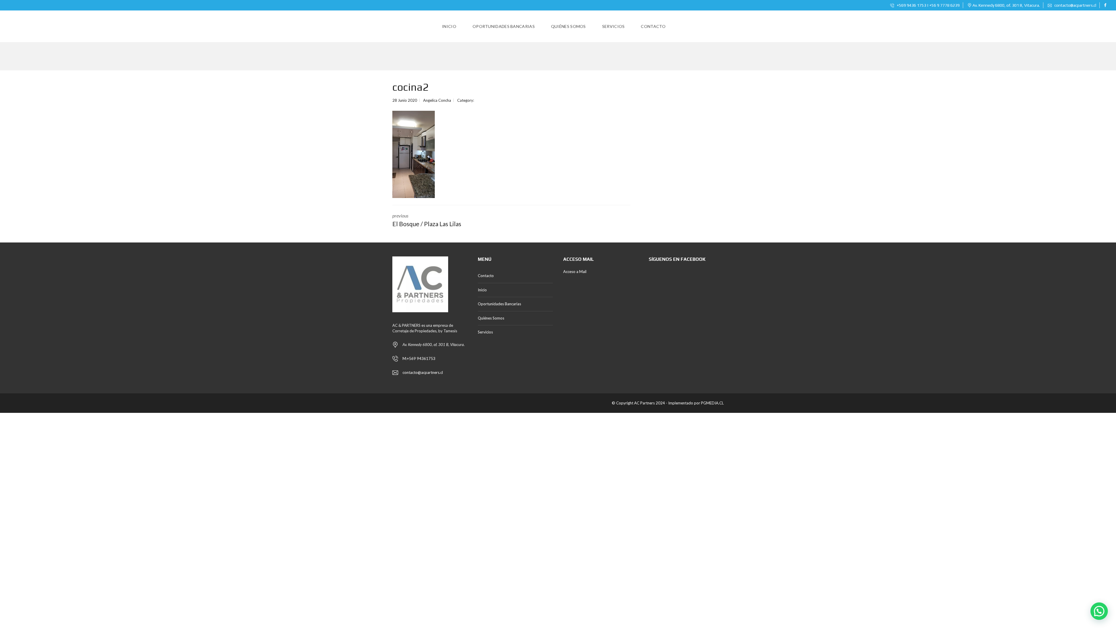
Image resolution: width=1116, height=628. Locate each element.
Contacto (486, 275)
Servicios (485, 332)
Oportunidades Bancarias (499, 303)
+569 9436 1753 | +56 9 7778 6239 (928, 5)
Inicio (482, 290)
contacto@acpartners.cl (1075, 5)
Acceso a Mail (574, 271)
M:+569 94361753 (419, 358)
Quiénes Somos (491, 318)
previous (426, 220)
